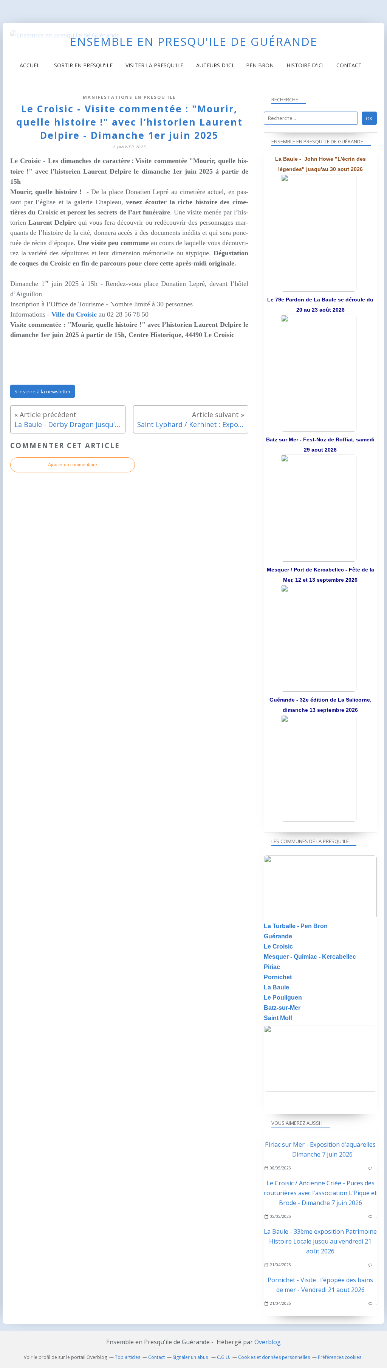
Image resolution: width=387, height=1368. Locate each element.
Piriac (272, 967)
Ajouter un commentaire (72, 464)
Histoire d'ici (305, 65)
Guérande (278, 936)
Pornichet (278, 977)
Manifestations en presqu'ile (129, 97)
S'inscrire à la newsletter (42, 391)
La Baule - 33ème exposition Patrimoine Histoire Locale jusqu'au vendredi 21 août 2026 (320, 1241)
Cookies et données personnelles (274, 1357)
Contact (349, 65)
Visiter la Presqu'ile (154, 65)
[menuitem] (30, 65)
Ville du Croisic (74, 314)
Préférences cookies (339, 1357)
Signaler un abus (191, 1357)
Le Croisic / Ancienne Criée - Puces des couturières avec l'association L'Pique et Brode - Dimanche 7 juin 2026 (320, 1193)
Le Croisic (278, 946)
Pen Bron (260, 65)
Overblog (267, 1342)
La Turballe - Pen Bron (296, 926)
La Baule (276, 987)
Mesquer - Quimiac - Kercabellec (310, 956)
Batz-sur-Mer (282, 1008)
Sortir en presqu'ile (83, 65)
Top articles (127, 1357)
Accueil (30, 65)
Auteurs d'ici (214, 65)
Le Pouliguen (283, 997)
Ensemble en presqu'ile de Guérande (193, 41)
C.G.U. (223, 1357)
